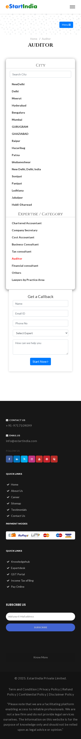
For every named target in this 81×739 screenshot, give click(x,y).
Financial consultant (25, 265)
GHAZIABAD (20, 133)
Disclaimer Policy (61, 694)
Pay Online (17, 586)
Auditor (17, 258)
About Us (16, 490)
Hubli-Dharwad (22, 204)
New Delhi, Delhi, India (26, 169)
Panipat (17, 183)
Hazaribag (18, 148)
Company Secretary (24, 230)
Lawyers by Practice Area (28, 279)
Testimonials (18, 509)
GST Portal (17, 574)
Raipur (16, 140)
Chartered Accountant (27, 223)
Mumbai (17, 119)
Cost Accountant (23, 237)
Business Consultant (25, 244)
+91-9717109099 (19, 425)
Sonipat (17, 176)
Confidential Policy (32, 694)
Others (16, 272)
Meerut (17, 98)
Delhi (15, 91)
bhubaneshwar (21, 162)
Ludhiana (18, 190)
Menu (65, 24)
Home (33, 38)
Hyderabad (19, 105)
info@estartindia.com (21, 441)
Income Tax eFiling (22, 580)
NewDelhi (18, 84)
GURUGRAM (20, 126)
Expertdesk (17, 568)
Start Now (40, 361)
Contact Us (17, 515)
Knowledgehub (20, 561)
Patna (16, 155)
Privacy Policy (49, 689)
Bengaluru (18, 112)
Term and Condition (22, 689)
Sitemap (15, 503)
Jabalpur (17, 197)
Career (14, 497)
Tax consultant (21, 251)
